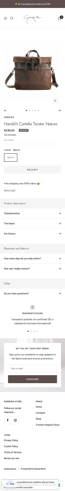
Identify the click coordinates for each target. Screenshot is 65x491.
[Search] (11, 18)
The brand (9, 223)
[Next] (59, 110)
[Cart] (59, 18)
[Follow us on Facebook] (8, 420)
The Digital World (38, 469)
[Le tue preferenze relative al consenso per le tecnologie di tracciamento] (59, 485)
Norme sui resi (11, 458)
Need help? (10, 190)
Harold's (9, 117)
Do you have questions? (16, 293)
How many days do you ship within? (22, 258)
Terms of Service (13, 452)
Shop (38, 418)
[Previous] (5, 110)
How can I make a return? (17, 268)
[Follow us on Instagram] (15, 420)
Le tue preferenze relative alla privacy (33, 482)
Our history (10, 233)
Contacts (40, 412)
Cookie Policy (11, 446)
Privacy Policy (11, 440)
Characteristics (12, 213)
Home (39, 406)
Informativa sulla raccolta (18, 487)
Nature (10, 157)
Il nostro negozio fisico (48, 424)
